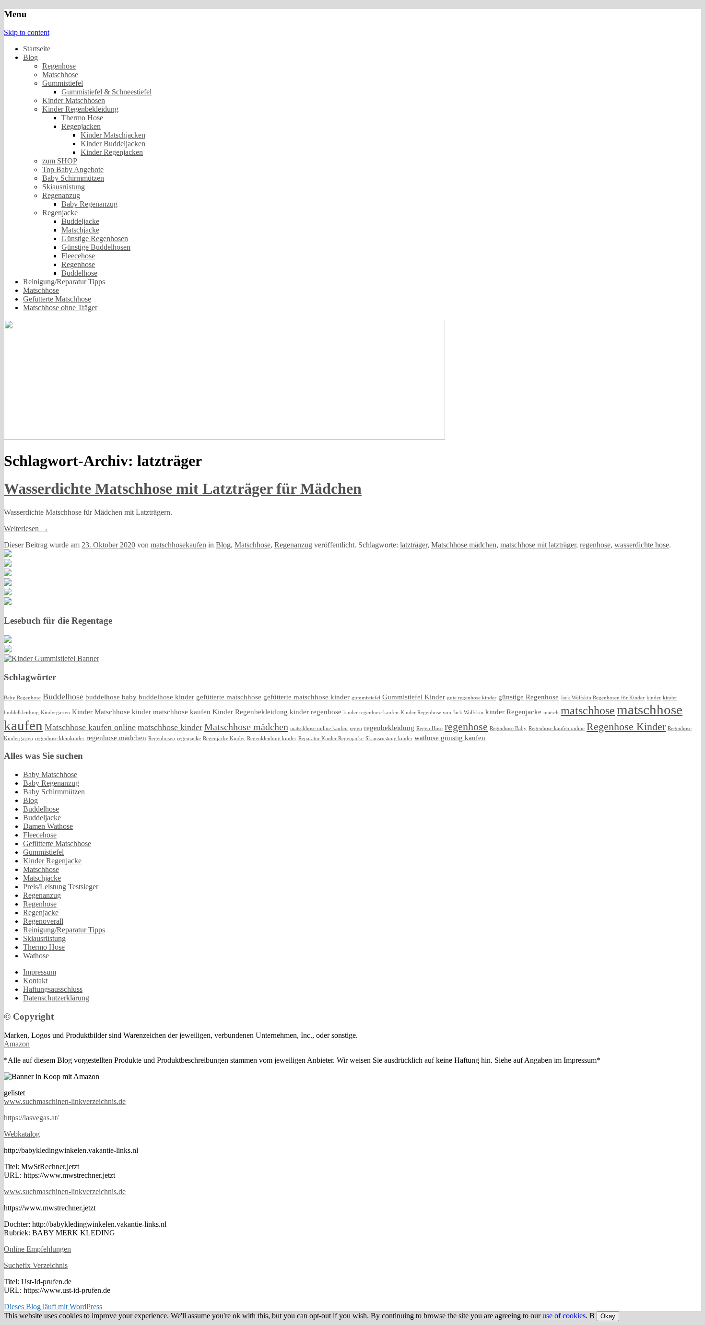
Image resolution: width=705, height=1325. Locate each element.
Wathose (36, 956)
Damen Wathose (48, 826)
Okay (607, 1316)
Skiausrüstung (63, 187)
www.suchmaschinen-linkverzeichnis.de (65, 1101)
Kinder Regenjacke (52, 861)
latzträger (413, 545)
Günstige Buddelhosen (95, 247)
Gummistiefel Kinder (413, 697)
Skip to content (26, 32)
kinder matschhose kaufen (171, 712)
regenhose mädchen (116, 738)
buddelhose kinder (166, 697)
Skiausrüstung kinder (388, 738)
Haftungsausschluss (52, 989)
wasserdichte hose (641, 545)
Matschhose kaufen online (90, 727)
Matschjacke (80, 230)
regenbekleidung (389, 728)
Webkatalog (22, 1134)
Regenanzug (61, 195)
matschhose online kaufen (319, 728)
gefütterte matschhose (228, 697)
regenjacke (189, 738)
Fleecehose (78, 256)
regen (356, 728)
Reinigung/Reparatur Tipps (64, 282)
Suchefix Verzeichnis (36, 1265)
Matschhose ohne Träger (60, 307)
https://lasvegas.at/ (31, 1118)
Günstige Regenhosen (94, 238)
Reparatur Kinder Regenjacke (331, 738)
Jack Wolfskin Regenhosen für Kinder (603, 697)
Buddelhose (79, 273)
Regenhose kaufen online (557, 728)
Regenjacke (60, 213)
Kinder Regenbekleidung (80, 109)
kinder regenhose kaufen (371, 712)
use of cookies (564, 1316)
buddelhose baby (111, 697)
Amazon (17, 1044)
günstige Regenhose (528, 697)
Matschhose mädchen (463, 545)
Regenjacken (81, 126)
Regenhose (59, 66)
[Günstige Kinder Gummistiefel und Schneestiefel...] (51, 658)
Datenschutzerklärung (56, 998)
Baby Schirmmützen (73, 178)
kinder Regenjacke (513, 712)
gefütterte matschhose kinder (306, 697)
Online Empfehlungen (37, 1249)
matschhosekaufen (178, 545)
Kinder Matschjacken (113, 135)
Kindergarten (55, 712)
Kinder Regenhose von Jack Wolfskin (441, 712)
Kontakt (35, 980)
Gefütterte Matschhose (57, 299)
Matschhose (60, 74)
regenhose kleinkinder (59, 738)
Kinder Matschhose (101, 712)
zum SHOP (59, 161)
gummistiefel (366, 697)
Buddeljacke (80, 221)
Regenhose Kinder (626, 726)
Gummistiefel (62, 83)
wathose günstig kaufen (449, 738)
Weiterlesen (26, 528)
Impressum (39, 972)
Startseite (36, 49)
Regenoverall (43, 921)
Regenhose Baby (508, 728)
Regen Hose (429, 728)
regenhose (595, 545)
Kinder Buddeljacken (113, 143)
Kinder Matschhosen (73, 100)
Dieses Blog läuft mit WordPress (53, 1306)
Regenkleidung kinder (271, 738)
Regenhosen (161, 738)
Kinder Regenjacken (112, 152)
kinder (653, 697)
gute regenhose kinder (471, 697)
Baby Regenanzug (89, 204)
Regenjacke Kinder (224, 738)
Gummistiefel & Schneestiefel (106, 92)
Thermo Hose (82, 118)
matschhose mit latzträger (538, 545)
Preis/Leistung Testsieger (60, 887)
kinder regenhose (315, 712)
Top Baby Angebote (73, 169)
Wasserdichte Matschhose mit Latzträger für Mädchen (183, 488)
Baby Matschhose (50, 774)
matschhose (588, 710)
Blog (30, 57)
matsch (551, 712)
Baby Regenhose (22, 697)
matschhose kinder (170, 727)
